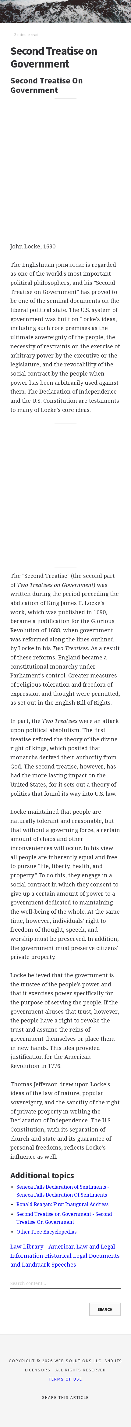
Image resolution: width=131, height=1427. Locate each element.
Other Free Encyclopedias (46, 1232)
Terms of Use (65, 1379)
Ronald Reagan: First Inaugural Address (62, 1204)
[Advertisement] (65, 168)
